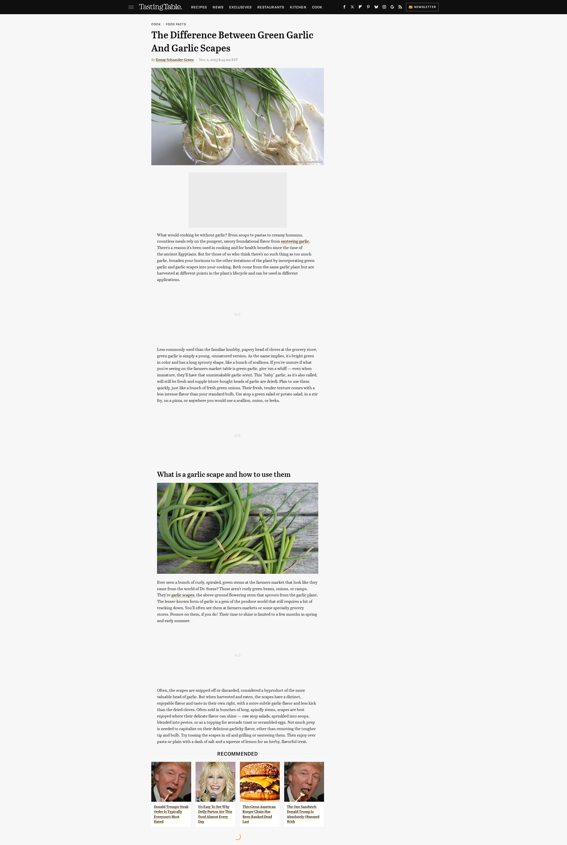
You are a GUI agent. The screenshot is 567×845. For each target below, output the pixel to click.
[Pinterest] (368, 7)
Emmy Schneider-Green (175, 59)
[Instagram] (384, 7)
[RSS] (400, 7)
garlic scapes (182, 594)
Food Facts (176, 24)
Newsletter (425, 7)
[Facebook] (344, 7)
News (218, 7)
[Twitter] (352, 7)
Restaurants (270, 7)
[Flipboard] (360, 7)
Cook (317, 7)
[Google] (392, 7)
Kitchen (298, 7)
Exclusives (240, 7)
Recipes (199, 7)
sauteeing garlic (295, 241)
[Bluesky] (376, 7)
